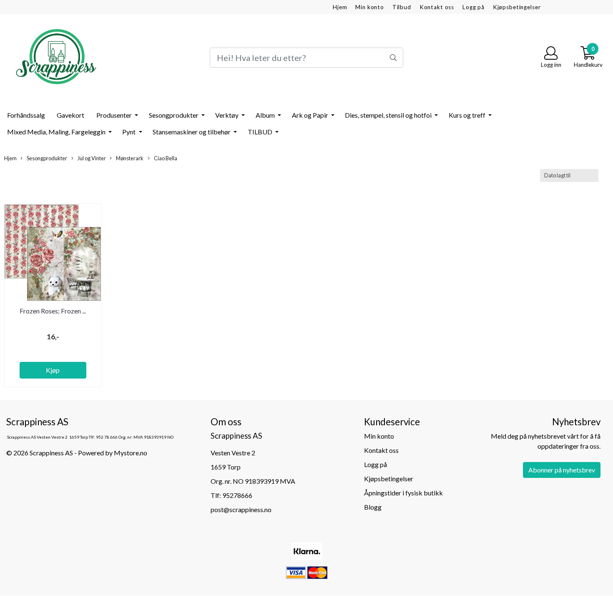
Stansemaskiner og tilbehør (192, 132)
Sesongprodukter (174, 115)
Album (266, 115)
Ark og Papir (310, 115)
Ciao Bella (165, 158)
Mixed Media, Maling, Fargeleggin (57, 132)
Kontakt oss (437, 7)
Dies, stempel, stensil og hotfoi (389, 115)
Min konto (369, 7)
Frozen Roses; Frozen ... (53, 311)
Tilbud (401, 7)
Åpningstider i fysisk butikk (403, 493)
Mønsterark (129, 158)
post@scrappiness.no (241, 509)
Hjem (340, 7)
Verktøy (227, 115)
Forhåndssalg (26, 115)
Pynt (129, 132)
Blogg (373, 507)
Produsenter (114, 115)
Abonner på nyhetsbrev (561, 470)
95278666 (237, 495)
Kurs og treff (468, 115)
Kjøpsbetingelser (517, 7)
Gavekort (70, 115)
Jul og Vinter (91, 158)
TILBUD (261, 132)
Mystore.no (130, 453)
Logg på (473, 7)
